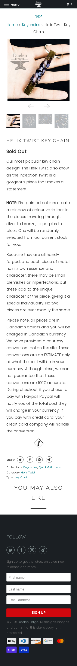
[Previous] (30, 105)
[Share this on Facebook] (29, 459)
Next (38, 16)
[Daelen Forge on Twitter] (11, 550)
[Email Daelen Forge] (44, 550)
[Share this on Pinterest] (39, 459)
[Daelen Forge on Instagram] (33, 550)
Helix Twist (28, 472)
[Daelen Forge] (38, 4)
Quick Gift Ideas (50, 467)
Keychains (31, 24)
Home (12, 24)
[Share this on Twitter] (20, 459)
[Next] (46, 105)
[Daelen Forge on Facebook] (22, 550)
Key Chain (21, 477)
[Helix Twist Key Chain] (38, 70)
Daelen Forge (28, 622)
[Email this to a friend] (48, 459)
